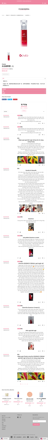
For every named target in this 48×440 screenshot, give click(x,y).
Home (3, 15)
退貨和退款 (4, 425)
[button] (5, 68)
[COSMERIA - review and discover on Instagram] (20, 417)
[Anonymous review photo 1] (22, 160)
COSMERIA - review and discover (28, 434)
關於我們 (3, 415)
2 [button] (22, 384)
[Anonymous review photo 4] (40, 208)
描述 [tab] (3, 78)
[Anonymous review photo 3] (41, 160)
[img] (6, 115)
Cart (45, 3)
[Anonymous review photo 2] (33, 160)
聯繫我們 (3, 429)
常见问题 (3, 427)
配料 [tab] (3, 91)
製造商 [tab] (4, 93)
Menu (4, 3)
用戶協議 (3, 420)
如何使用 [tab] (4, 89)
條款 (3, 424)
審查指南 (3, 419)
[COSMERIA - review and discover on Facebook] (18, 417)
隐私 (3, 422)
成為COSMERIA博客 (6, 417)
